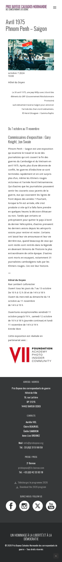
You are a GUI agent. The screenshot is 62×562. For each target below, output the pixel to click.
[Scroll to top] (56, 555)
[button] (54, 7)
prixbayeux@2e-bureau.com (31, 467)
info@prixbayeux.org (33, 443)
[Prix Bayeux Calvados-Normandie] (28, 7)
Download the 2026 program (33, 487)
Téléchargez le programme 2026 (33, 482)
